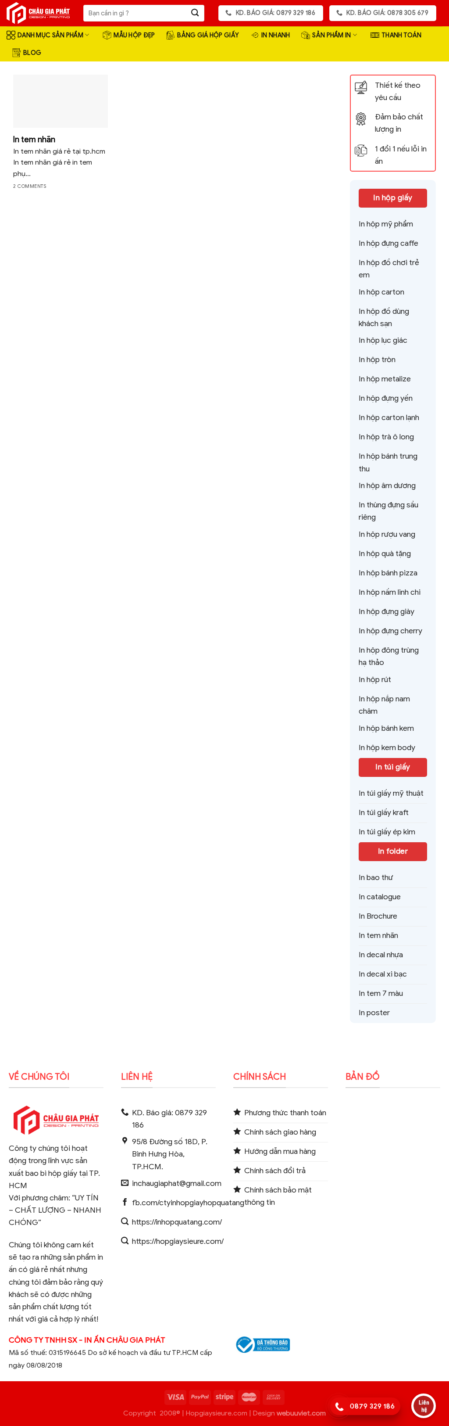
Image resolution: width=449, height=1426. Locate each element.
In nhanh (275, 35)
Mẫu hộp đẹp (134, 35)
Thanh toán (401, 35)
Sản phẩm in (331, 35)
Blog (32, 53)
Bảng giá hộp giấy (208, 35)
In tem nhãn (34, 139)
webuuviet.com (301, 1413)
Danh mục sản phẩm (50, 35)
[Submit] (195, 13)
